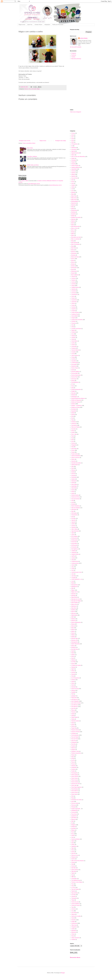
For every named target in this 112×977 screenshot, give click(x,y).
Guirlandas (74, 477)
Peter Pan (73, 740)
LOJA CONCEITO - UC (76, 579)
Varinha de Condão (76, 916)
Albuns (73, 154)
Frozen (73, 450)
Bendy (72, 231)
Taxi (72, 875)
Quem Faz (29, 24)
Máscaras (73, 613)
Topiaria (73, 891)
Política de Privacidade (57, 24)
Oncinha (73, 672)
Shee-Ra (73, 853)
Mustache (73, 647)
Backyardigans (74, 201)
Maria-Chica (74, 604)
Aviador (73, 185)
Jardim (73, 523)
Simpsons (73, 857)
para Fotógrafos (75, 701)
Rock (72, 832)
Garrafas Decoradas (76, 463)
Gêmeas (73, 470)
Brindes (73, 265)
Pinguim (73, 749)
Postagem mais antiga (60, 140)
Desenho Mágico (75, 371)
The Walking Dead (75, 880)
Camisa (73, 282)
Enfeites (73, 403)
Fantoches (73, 423)
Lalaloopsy (74, 552)
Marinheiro (73, 606)
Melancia (73, 620)
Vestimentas (74, 923)
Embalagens (74, 396)
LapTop (73, 556)
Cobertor (73, 337)
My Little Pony (74, 649)
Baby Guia (73, 197)
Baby (72, 194)
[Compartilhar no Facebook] (39, 87)
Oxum (72, 685)
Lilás (72, 566)
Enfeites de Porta (75, 407)
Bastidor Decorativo (76, 217)
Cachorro (73, 278)
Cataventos (74, 301)
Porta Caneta (74, 774)
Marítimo (73, 609)
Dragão (73, 391)
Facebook (73, 55)
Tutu (72, 907)
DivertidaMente (75, 382)
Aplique (73, 174)
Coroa (72, 353)
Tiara (72, 885)
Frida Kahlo (74, 448)
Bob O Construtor (75, 244)
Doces (72, 385)
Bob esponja (74, 242)
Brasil (72, 260)
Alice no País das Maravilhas (78, 156)
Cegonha (73, 308)
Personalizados (75, 735)
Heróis (72, 489)
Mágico (38, 88)
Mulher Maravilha (75, 643)
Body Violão (30, 148)
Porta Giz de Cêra (75, 783)
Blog (72, 240)
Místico (73, 631)
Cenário (73, 310)
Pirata (72, 758)
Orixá (72, 676)
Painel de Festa (75, 688)
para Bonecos (74, 699)
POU (72, 796)
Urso (72, 910)
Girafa (72, 472)
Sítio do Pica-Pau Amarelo (77, 860)
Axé (72, 188)
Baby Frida (73, 196)
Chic (72, 325)
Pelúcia (73, 726)
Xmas (72, 935)
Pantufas (73, 692)
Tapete (73, 873)
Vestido (73, 921)
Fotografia (73, 445)
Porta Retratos (74, 789)
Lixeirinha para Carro (76, 572)
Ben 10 (73, 230)
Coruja (73, 357)
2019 (72, 140)
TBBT (72, 876)
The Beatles (74, 878)
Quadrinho (73, 815)
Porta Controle (74, 781)
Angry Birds (74, 169)
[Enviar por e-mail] (34, 87)
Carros (73, 296)
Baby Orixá (74, 199)
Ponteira (73, 769)
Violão (72, 928)
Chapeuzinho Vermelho (77, 319)
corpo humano (74, 355)
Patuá (72, 722)
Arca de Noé (74, 178)
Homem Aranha (75, 495)
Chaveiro (73, 321)
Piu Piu (73, 760)
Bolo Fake (73, 248)
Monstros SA (74, 640)
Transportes (74, 898)
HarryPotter (74, 486)
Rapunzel (73, 819)
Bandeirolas (74, 210)
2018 (72, 138)
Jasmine (73, 525)
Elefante (73, 394)
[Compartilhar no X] (37, 87)
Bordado (73, 255)
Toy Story (73, 894)
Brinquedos (74, 267)
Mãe (72, 588)
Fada (72, 420)
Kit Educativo (74, 540)
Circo (30, 88)
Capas (72, 285)
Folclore (73, 443)
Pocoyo (73, 764)
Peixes (73, 724)
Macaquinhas (74, 584)
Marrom (73, 611)
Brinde (72, 264)
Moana (73, 633)
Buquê (72, 273)
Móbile (73, 634)
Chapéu (73, 317)
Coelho (73, 343)
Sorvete (73, 866)
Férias (72, 430)
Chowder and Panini (76, 328)
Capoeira (73, 289)
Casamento (74, 299)
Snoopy (73, 862)
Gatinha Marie (74, 464)
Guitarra (73, 479)
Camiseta (73, 283)
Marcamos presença (76, 58)
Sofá (72, 864)
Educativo (73, 393)
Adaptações (47, 24)
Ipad (72, 516)
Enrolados (73, 409)
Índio (72, 511)
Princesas (73, 805)
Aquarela (73, 176)
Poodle (73, 771)
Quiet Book (74, 817)
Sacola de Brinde (75, 839)
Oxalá (72, 681)
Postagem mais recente (24, 140)
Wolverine (73, 932)
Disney (73, 380)
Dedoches (73, 366)
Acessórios (74, 149)
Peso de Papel (74, 737)
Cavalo (73, 305)
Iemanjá (73, 504)
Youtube (73, 56)
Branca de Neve (75, 257)
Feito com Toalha (75, 427)
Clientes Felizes (38, 24)
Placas (73, 762)
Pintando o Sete (75, 751)
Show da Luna (74, 855)
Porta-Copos (74, 794)
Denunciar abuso (75, 957)
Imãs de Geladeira (75, 507)
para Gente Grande (75, 703)
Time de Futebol (75, 889)
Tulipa (72, 900)
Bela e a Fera (74, 228)
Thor (72, 884)
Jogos (72, 532)
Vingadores (74, 927)
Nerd (72, 658)
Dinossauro (74, 378)
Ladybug (73, 550)
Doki (72, 387)
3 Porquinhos (74, 144)
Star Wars (73, 867)
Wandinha (73, 930)
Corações (73, 351)
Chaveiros (73, 323)
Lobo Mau (73, 575)
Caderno (73, 280)
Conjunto (73, 348)
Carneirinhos (74, 294)
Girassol (73, 473)
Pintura (73, 755)
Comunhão (74, 346)
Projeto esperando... (76, 808)
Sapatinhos (74, 846)
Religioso (73, 824)
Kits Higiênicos (74, 549)
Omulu (72, 670)
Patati (72, 715)
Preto (72, 801)
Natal (72, 652)
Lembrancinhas (75, 563)
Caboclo (73, 276)
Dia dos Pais (74, 377)
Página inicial (22, 24)
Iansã (72, 502)
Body (72, 246)
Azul (72, 190)
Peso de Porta (74, 738)
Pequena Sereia (75, 729)
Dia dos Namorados (76, 375)
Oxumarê (73, 687)
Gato (72, 466)
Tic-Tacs (73, 887)
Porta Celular (74, 778)
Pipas (72, 756)
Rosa (72, 833)
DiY (72, 384)
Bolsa (72, 249)
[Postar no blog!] (35, 87)
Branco (73, 258)
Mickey (73, 624)
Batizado (73, 219)
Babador (73, 192)
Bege (72, 224)
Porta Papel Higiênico (76, 787)
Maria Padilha (74, 602)
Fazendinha (74, 425)
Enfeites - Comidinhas (76, 405)
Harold (73, 482)
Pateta (72, 719)
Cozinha (73, 359)
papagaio (73, 695)
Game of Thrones (75, 457)
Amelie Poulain (75, 165)
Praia (72, 798)
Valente (73, 914)
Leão (72, 559)
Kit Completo (74, 536)
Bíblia (72, 233)
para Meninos (74, 706)
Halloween (73, 480)
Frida (72, 446)
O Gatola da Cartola (76, 665)
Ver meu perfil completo (75, 47)
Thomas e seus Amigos (76, 882)
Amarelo (73, 163)
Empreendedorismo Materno (78, 398)
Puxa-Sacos (74, 814)
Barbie (72, 215)
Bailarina (73, 205)
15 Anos (73, 133)
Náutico (73, 654)
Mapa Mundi (74, 597)
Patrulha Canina (75, 721)
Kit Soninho (74, 547)
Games (73, 459)
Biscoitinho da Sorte (76, 237)
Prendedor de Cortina (76, 799)
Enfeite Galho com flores (33, 165)
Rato (72, 821)
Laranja (73, 558)
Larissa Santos (84, 38)
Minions (73, 629)
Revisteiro (73, 828)
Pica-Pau (73, 744)
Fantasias (73, 421)
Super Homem (74, 869)
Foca (72, 441)
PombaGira (74, 767)
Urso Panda (74, 912)
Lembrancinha (74, 561)
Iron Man (73, 518)
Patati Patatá (74, 717)
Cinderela (73, 332)
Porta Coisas (74, 780)
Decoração (33, 88)
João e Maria (74, 529)
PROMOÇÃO (74, 810)
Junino (73, 534)
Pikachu (73, 747)
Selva (72, 849)
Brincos (73, 262)
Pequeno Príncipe (75, 731)
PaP (72, 694)
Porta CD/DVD (74, 776)
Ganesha (73, 461)
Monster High (74, 638)
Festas (72, 432)
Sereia (72, 851)
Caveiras (73, 307)
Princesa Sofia (74, 803)
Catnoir (73, 303)
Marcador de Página (76, 600)
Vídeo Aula (73, 925)
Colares (73, 344)
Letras (72, 565)
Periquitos (73, 733)
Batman (73, 221)
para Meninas (74, 704)
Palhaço (73, 690)
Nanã (72, 651)
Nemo (72, 656)
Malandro (73, 593)
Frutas (72, 452)
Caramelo (73, 291)
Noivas (73, 663)
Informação (74, 513)
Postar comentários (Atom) (29, 143)
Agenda (73, 151)
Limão (72, 568)
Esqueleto (73, 411)
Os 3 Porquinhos (75, 678)
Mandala (73, 595)
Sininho (73, 858)
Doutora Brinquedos (76, 389)
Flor (72, 438)
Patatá (72, 713)
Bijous (72, 235)
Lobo (72, 574)
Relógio (73, 826)
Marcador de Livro (75, 599)
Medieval (73, 618)
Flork (72, 439)
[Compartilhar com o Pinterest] (40, 87)
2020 (72, 142)
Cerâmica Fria (74, 314)
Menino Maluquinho (76, 622)
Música (73, 645)
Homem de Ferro (75, 497)
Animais (73, 171)
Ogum (72, 669)
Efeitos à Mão (25, 180)
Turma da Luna (75, 901)
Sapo (72, 848)
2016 (72, 135)
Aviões (73, 187)
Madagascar (74, 586)
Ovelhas (73, 679)
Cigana (73, 330)
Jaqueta (73, 522)
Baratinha (73, 214)
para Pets (73, 708)
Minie (72, 627)
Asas (72, 183)
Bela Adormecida (75, 226)
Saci (72, 837)
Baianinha (73, 203)
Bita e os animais (75, 239)
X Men (72, 934)
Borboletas (73, 253)
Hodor (72, 493)
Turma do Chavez (75, 905)
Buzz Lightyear (74, 274)
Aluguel (73, 162)
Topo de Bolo (74, 893)
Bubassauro (74, 271)
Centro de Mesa (75, 312)
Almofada (73, 160)
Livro (72, 570)
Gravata (73, 475)
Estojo (72, 412)
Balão (72, 208)
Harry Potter (74, 484)
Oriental (73, 674)
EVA (72, 416)
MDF (72, 617)
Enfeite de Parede (75, 402)
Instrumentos (74, 514)
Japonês (73, 520)
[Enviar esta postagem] (31, 86)
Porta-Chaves (74, 792)
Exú (72, 418)
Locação (73, 577)
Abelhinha (73, 147)
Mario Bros (73, 608)
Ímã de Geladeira (75, 506)
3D (72, 145)
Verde (72, 918)
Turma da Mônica (75, 903)
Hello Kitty (73, 488)
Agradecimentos (75, 153)
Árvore (72, 181)
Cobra (72, 339)
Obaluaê (73, 667)
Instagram (73, 53)
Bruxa (72, 269)
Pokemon (73, 765)
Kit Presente (74, 545)
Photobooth (74, 742)
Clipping (73, 335)
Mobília (73, 636)
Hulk (72, 500)
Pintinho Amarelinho (76, 753)
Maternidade (74, 615)
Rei (72, 823)
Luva (72, 581)
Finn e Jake (74, 434)
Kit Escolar (73, 541)
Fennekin (73, 429)
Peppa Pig (73, 728)
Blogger (63, 972)
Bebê (72, 223)
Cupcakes (73, 360)
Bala (72, 206)
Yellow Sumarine (75, 937)
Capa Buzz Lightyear (32, 156)
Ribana (73, 830)
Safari (72, 841)
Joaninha (73, 527)
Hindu (72, 491)
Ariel (72, 179)
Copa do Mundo (75, 350)
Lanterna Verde (75, 554)
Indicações (73, 509)
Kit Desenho (74, 538)
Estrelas (73, 414)
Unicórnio (73, 909)
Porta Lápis (74, 785)
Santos (73, 844)
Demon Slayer (74, 368)
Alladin (73, 158)
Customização (74, 362)
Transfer (73, 896)
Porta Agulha (74, 773)
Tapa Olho (73, 871)
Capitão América (75, 287)
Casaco (73, 298)
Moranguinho (74, 642)
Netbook (73, 660)
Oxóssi (73, 683)
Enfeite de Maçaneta (76, 400)
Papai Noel (74, 697)
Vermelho (73, 919)
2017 (72, 137)
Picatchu (73, 746)
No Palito (73, 661)
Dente (72, 369)
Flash (72, 436)
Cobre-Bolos (74, 341)
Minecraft (73, 626)
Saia (72, 842)
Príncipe (73, 807)
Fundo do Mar (74, 454)
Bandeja (73, 212)
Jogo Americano (75, 531)
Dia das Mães (74, 373)
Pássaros (73, 712)
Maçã (72, 583)
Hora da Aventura (75, 498)
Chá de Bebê (74, 316)
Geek (72, 468)
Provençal (73, 812)
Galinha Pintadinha (75, 455)
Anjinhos (73, 172)
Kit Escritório (74, 543)
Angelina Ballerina (75, 167)
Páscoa (73, 710)
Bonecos (26, 88)
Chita (72, 326)
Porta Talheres (74, 790)
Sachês (73, 835)
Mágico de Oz (74, 592)
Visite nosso (73, 112)
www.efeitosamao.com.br (34, 183)
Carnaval (73, 292)
